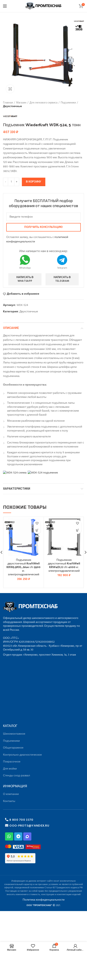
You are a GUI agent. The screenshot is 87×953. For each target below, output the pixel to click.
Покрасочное (11, 761)
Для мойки (10, 768)
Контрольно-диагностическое (22, 755)
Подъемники (68, 103)
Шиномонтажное (14, 734)
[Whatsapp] (9, 836)
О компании (11, 794)
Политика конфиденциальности (44, 900)
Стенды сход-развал (16, 775)
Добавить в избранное (23, 294)
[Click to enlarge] (10, 89)
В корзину (33, 182)
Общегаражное (13, 748)
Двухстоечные (12, 106)
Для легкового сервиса (43, 103)
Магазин (21, 103)
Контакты (9, 801)
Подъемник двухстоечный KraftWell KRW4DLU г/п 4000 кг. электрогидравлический (64, 565)
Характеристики (16, 488)
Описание (11, 328)
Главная (8, 103)
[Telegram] (18, 836)
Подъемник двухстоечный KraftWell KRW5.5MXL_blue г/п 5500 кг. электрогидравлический (23, 567)
